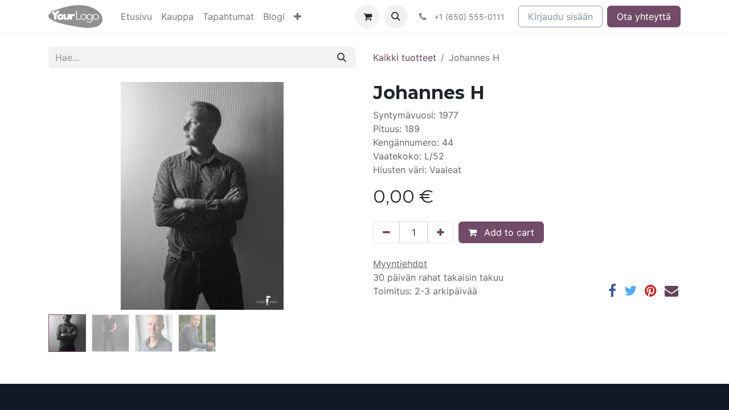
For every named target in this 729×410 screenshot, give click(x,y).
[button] (297, 16)
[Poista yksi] (386, 232)
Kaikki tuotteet (404, 57)
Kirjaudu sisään (560, 16)
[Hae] (341, 57)
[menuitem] (136, 16)
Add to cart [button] (507, 232)
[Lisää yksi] (440, 232)
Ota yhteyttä (644, 16)
